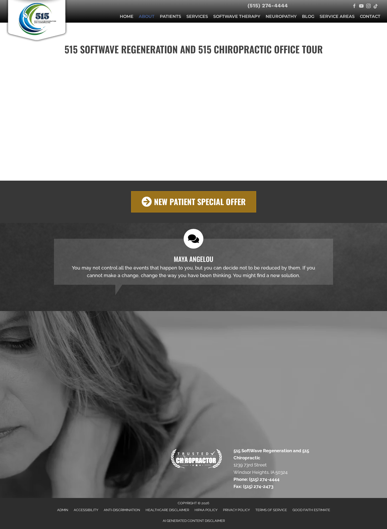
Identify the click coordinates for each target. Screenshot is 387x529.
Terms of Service (271, 510)
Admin (62, 510)
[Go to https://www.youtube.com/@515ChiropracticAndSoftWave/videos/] (361, 6)
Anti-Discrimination (122, 510)
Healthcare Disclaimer (167, 510)
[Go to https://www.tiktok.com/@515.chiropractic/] (375, 6)
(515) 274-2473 (258, 486)
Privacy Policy (236, 510)
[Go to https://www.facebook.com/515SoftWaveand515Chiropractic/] (354, 6)
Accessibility (86, 510)
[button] (193, 201)
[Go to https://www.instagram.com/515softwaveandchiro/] (368, 6)
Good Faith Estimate (311, 510)
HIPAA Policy (206, 510)
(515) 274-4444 (267, 5)
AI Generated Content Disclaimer (194, 521)
